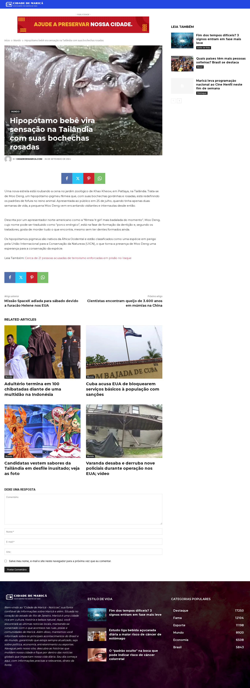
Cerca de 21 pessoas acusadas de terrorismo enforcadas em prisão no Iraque (78, 258)
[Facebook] (66, 178)
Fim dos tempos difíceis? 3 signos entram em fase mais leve (218, 39)
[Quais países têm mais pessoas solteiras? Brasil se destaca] (182, 64)
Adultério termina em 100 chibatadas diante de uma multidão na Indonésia (32, 389)
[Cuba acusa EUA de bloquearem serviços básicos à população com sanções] (124, 352)
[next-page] (179, 100)
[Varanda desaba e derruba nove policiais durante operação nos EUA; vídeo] (124, 431)
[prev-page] (173, 100)
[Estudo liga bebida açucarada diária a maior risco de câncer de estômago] (97, 634)
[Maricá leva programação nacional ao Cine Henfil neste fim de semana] (182, 86)
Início (7, 40)
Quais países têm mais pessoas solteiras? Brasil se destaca (221, 60)
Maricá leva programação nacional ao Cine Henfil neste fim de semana (219, 84)
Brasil (200, 67)
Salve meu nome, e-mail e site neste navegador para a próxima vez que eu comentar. (60, 561)
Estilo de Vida (203, 47)
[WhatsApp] (99, 178)
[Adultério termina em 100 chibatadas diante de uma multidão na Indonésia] (42, 352)
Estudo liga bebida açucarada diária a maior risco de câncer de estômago (135, 634)
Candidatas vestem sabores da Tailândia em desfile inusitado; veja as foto (42, 468)
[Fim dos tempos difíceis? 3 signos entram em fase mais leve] (182, 40)
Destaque (201, 93)
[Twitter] (77, 178)
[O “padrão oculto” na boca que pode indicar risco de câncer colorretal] (97, 654)
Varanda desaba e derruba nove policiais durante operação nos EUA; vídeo (120, 468)
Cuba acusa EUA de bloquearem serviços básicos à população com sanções (122, 389)
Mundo (17, 40)
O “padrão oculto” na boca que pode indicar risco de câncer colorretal (133, 655)
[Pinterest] (88, 178)
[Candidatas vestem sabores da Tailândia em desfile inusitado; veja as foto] (42, 431)
